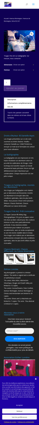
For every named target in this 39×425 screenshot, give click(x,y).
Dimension (8, 65)
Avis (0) (10, 107)
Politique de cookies (10, 422)
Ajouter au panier (15, 88)
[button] (36, 379)
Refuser (20, 411)
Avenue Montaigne (16, 18)
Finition (7, 70)
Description (11, 99)
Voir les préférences (19, 417)
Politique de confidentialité (26, 422)
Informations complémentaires (19, 103)
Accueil (6, 18)
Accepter (19, 405)
